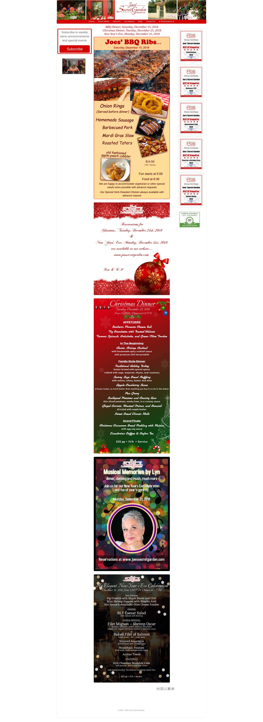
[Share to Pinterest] (172, 688)
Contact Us (150, 21)
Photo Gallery (103, 21)
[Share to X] (165, 688)
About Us (117, 21)
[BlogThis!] (161, 688)
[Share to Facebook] (169, 688)
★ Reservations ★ (166, 21)
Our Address (129, 21)
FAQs (140, 21)
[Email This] (158, 688)
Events (91, 21)
